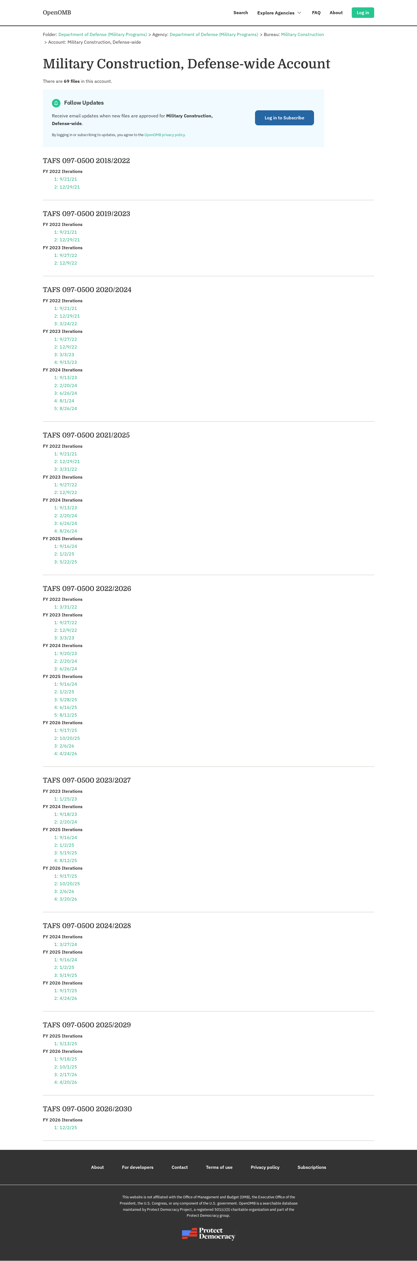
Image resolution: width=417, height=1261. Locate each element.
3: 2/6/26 (64, 746)
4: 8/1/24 (64, 401)
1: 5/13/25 (65, 1043)
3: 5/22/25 (65, 562)
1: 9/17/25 (65, 730)
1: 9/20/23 (65, 653)
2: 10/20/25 (67, 738)
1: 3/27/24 (65, 944)
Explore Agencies (276, 13)
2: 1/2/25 (64, 554)
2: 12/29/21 (67, 187)
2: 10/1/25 (65, 1067)
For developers (137, 1167)
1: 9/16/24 (65, 546)
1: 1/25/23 (65, 799)
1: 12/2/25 (65, 1127)
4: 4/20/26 (65, 1082)
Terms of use (219, 1167)
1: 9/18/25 (65, 1059)
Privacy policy (265, 1167)
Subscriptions (312, 1167)
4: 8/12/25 (65, 860)
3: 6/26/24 (65, 393)
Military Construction (302, 34)
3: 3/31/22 (65, 469)
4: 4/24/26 (65, 753)
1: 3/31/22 (65, 607)
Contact (180, 1167)
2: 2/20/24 (65, 385)
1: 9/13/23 (65, 377)
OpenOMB (57, 12)
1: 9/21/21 (65, 179)
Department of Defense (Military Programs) (102, 34)
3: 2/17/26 (65, 1074)
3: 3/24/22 (65, 323)
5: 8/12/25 (65, 715)
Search (240, 12)
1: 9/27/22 (65, 255)
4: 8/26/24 (65, 531)
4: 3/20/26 (65, 899)
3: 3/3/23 (64, 354)
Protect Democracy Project (169, 1209)
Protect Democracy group (208, 1215)
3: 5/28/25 (65, 699)
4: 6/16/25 (65, 707)
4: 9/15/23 (65, 362)
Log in (363, 12)
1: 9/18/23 (65, 814)
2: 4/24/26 (65, 998)
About (336, 12)
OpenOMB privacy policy (164, 134)
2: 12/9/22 (65, 263)
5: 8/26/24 (65, 408)
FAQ (316, 12)
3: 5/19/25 (65, 853)
